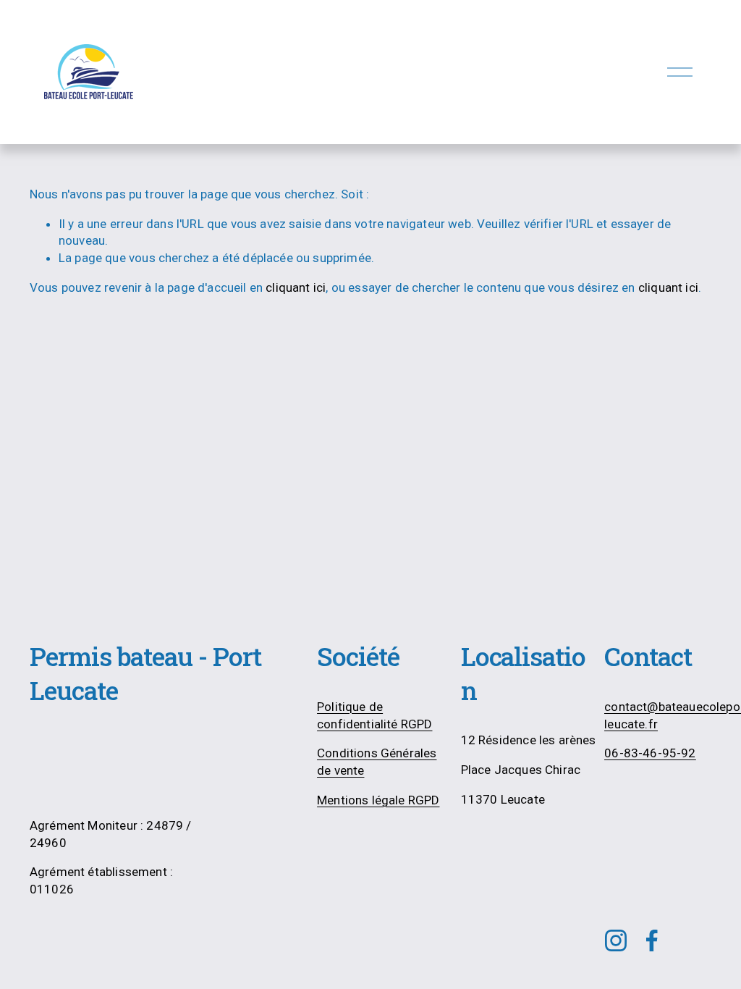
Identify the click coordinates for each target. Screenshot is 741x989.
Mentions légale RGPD (378, 800)
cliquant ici (296, 287)
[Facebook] (652, 940)
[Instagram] (615, 940)
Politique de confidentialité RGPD (374, 715)
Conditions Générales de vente (376, 762)
